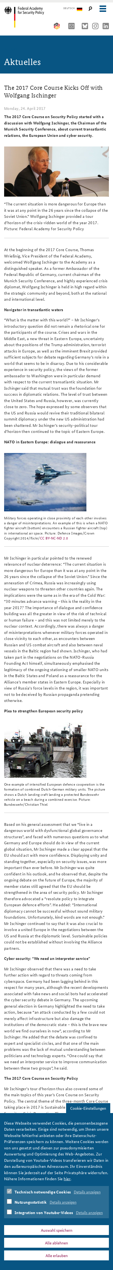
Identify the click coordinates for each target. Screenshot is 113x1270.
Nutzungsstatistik (31, 1202)
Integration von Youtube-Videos (44, 1212)
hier (67, 1178)
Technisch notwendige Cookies (43, 1192)
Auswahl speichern (56, 1230)
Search (90, 8)
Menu (103, 8)
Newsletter (73, 26)
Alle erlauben (57, 1255)
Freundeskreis (57, 26)
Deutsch (69, 8)
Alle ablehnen (56, 1242)
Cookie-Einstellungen (88, 1108)
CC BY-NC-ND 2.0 (54, 538)
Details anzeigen (87, 1192)
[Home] (28, 17)
